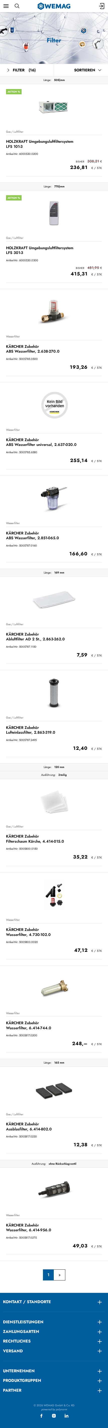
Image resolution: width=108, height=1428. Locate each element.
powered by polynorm (54, 1409)
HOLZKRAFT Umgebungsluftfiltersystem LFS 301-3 (39, 250)
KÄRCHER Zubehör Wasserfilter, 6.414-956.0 (28, 1227)
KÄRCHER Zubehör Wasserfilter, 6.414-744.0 (28, 1025)
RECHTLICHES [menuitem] (17, 1341)
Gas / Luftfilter (14, 132)
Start (6, 18)
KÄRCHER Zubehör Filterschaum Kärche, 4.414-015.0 (35, 839)
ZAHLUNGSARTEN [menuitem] (21, 1331)
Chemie (41, 18)
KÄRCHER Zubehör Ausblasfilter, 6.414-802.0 (29, 1126)
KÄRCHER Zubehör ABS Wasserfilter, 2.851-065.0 (32, 535)
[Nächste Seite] (59, 1275)
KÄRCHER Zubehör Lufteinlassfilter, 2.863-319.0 (30, 730)
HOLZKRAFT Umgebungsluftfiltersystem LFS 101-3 (39, 144)
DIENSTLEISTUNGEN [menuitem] (23, 1322)
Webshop (22, 18)
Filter (24, 70)
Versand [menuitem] (13, 1351)
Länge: (47, 80)
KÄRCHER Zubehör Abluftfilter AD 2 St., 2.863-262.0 (35, 637)
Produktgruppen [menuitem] (22, 1380)
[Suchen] (17, 6)
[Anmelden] (102, 6)
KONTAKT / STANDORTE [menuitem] (27, 1302)
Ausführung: (48, 775)
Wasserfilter (13, 336)
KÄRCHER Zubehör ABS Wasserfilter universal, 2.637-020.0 (41, 442)
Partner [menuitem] (12, 1390)
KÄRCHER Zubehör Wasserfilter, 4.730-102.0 (28, 932)
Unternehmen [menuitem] (19, 1371)
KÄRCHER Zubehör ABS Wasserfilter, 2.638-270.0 (33, 349)
